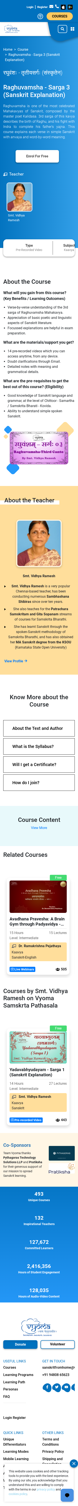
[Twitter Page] (56, 1391)
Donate (20, 1344)
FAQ (6, 1397)
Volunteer (57, 1344)
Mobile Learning (16, 1459)
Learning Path (14, 1382)
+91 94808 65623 (55, 1375)
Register (42, 7)
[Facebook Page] (47, 1391)
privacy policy (46, 1489)
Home (7, 49)
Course (23, 49)
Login (30, 7)
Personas (10, 1389)
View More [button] (39, 828)
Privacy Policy (53, 1452)
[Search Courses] (62, 29)
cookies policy (18, 1494)
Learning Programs (18, 1375)
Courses (59, 16)
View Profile (13, 661)
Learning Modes (16, 1452)
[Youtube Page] (66, 1391)
